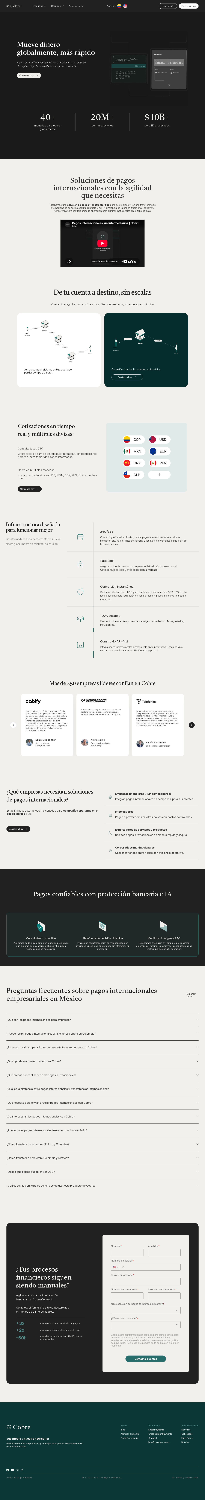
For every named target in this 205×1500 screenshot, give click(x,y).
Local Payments (156, 1429)
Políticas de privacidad (19, 1477)
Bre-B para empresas (159, 1442)
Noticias (185, 1442)
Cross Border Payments (160, 1434)
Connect (152, 1438)
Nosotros (185, 1429)
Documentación (76, 6)
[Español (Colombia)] (119, 6)
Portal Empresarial (129, 1438)
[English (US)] (125, 6)
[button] (39, 6)
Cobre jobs (187, 1434)
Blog (123, 1429)
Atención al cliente (130, 1434)
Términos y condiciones (185, 1477)
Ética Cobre (187, 1438)
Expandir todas (191, 995)
